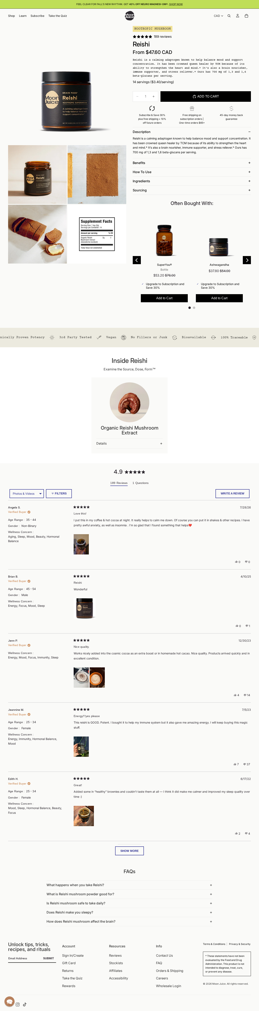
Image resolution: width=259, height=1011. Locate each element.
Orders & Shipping (169, 970)
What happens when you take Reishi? (75, 885)
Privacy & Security (240, 944)
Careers (162, 978)
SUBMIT (48, 958)
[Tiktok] (24, 1004)
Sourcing (140, 190)
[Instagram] (17, 1004)
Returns (67, 970)
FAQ (159, 963)
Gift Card (69, 963)
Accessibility (118, 978)
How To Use (142, 172)
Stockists (116, 963)
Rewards (68, 986)
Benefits (139, 163)
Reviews (115, 955)
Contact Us (164, 955)
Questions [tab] (141, 483)
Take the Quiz (72, 978)
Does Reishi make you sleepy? (70, 912)
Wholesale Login (168, 986)
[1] (67, 85)
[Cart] (246, 15)
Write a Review (235, 495)
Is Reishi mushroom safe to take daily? (76, 903)
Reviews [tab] (118, 483)
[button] (81, 544)
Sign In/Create (73, 955)
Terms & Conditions (214, 944)
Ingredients (141, 181)
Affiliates (115, 970)
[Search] (229, 15)
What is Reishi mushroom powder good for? (80, 894)
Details (101, 443)
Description (142, 132)
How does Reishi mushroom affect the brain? (81, 921)
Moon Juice (219, 983)
